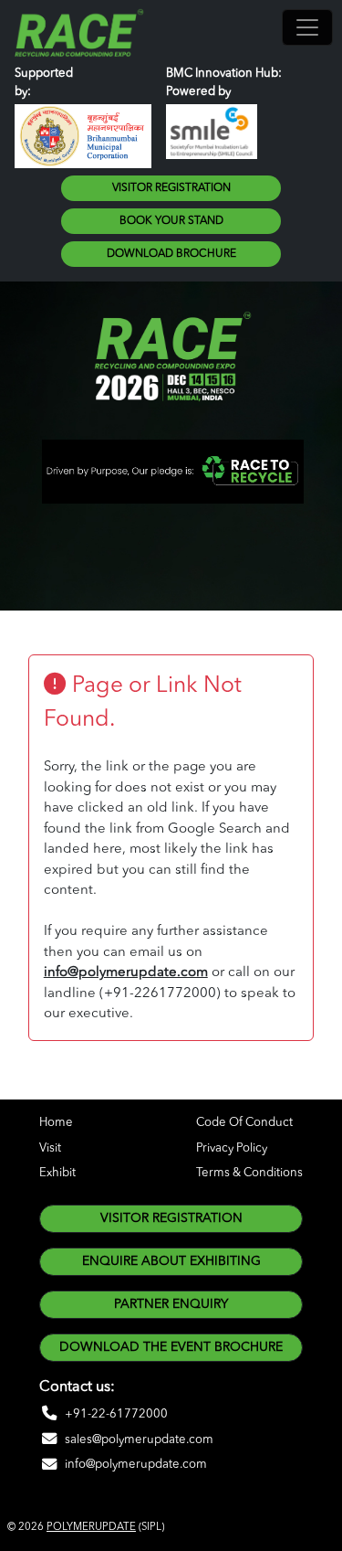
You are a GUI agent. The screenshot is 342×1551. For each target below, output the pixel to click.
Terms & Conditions (249, 1173)
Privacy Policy (231, 1148)
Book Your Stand (171, 221)
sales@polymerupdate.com (139, 1440)
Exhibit (57, 1173)
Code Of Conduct (244, 1123)
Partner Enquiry (171, 1304)
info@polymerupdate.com (126, 973)
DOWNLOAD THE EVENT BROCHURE (171, 1347)
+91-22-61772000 (116, 1414)
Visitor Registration (171, 188)
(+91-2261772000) (160, 994)
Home (56, 1123)
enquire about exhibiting (171, 1261)
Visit (50, 1148)
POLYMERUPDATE (91, 1527)
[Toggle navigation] (307, 27)
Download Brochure (171, 254)
